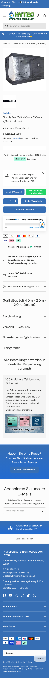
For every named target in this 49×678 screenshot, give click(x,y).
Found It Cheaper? (13, 192)
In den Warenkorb (33, 201)
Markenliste (39, 669)
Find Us (16, 2)
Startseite (6, 44)
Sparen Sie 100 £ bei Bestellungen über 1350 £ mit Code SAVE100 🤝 (24, 35)
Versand (16, 138)
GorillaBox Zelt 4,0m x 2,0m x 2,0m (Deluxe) (29, 44)
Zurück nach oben (24, 539)
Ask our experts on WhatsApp (36, 191)
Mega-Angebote (25, 669)
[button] (45, 16)
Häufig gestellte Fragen (12, 671)
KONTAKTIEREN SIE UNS (24, 469)
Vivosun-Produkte (10, 669)
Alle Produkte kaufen (11, 666)
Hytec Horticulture (25, 662)
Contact (5, 2)
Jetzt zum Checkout (24, 209)
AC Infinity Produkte (29, 666)
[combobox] (24, 26)
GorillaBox (7, 113)
